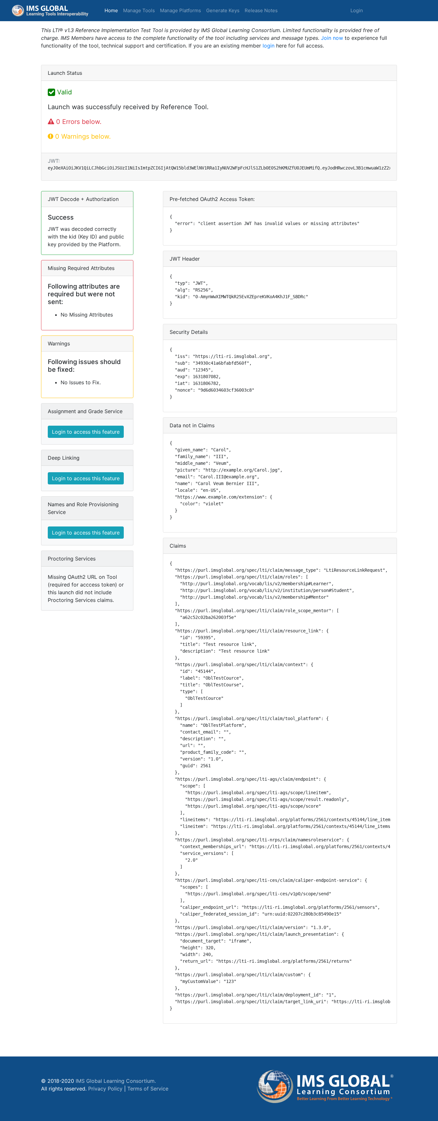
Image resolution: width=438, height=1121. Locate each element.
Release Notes (261, 10)
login (268, 45)
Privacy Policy (105, 1088)
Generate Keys (223, 10)
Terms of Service (147, 1088)
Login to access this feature (86, 432)
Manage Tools (139, 10)
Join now (332, 38)
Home (113, 10)
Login (356, 10)
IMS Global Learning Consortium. (116, 1081)
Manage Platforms (180, 10)
